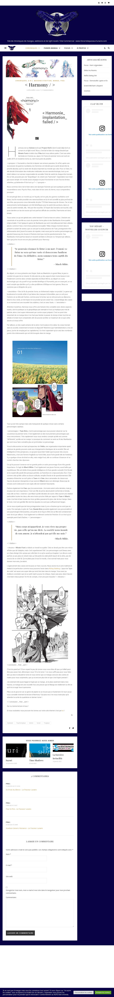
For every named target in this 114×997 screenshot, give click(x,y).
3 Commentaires (47, 90)
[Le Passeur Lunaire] (57, 23)
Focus (67, 48)
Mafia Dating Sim (90, 75)
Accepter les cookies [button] (103, 992)
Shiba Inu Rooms (90, 70)
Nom (8, 854)
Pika (63, 81)
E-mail (9, 865)
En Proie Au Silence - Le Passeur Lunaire (21, 790)
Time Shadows (36, 760)
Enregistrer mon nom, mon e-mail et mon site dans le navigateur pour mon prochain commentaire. (38, 891)
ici (63, 711)
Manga (56, 81)
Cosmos (87, 91)
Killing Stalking (54, 569)
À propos (81, 48)
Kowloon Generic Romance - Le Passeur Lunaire (24, 828)
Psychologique (21, 723)
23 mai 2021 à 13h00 (12, 824)
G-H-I (30, 81)
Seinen (31, 723)
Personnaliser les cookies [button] (83, 992)
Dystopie (10, 723)
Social (38, 723)
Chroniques (31, 48)
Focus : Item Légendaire (93, 65)
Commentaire (11, 897)
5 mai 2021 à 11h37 (11, 805)
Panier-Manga (51, 48)
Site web (9, 876)
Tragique (47, 723)
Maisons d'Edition (43, 81)
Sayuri (9, 760)
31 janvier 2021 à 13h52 (13, 786)
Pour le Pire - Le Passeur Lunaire (18, 809)
